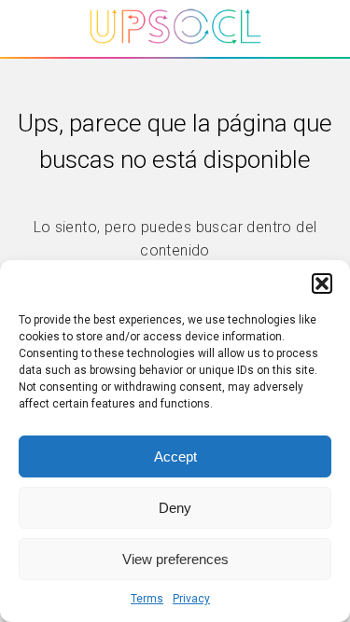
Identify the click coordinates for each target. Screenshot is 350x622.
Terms (147, 598)
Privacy (191, 598)
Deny (175, 508)
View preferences (175, 559)
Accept (175, 456)
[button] (322, 283)
